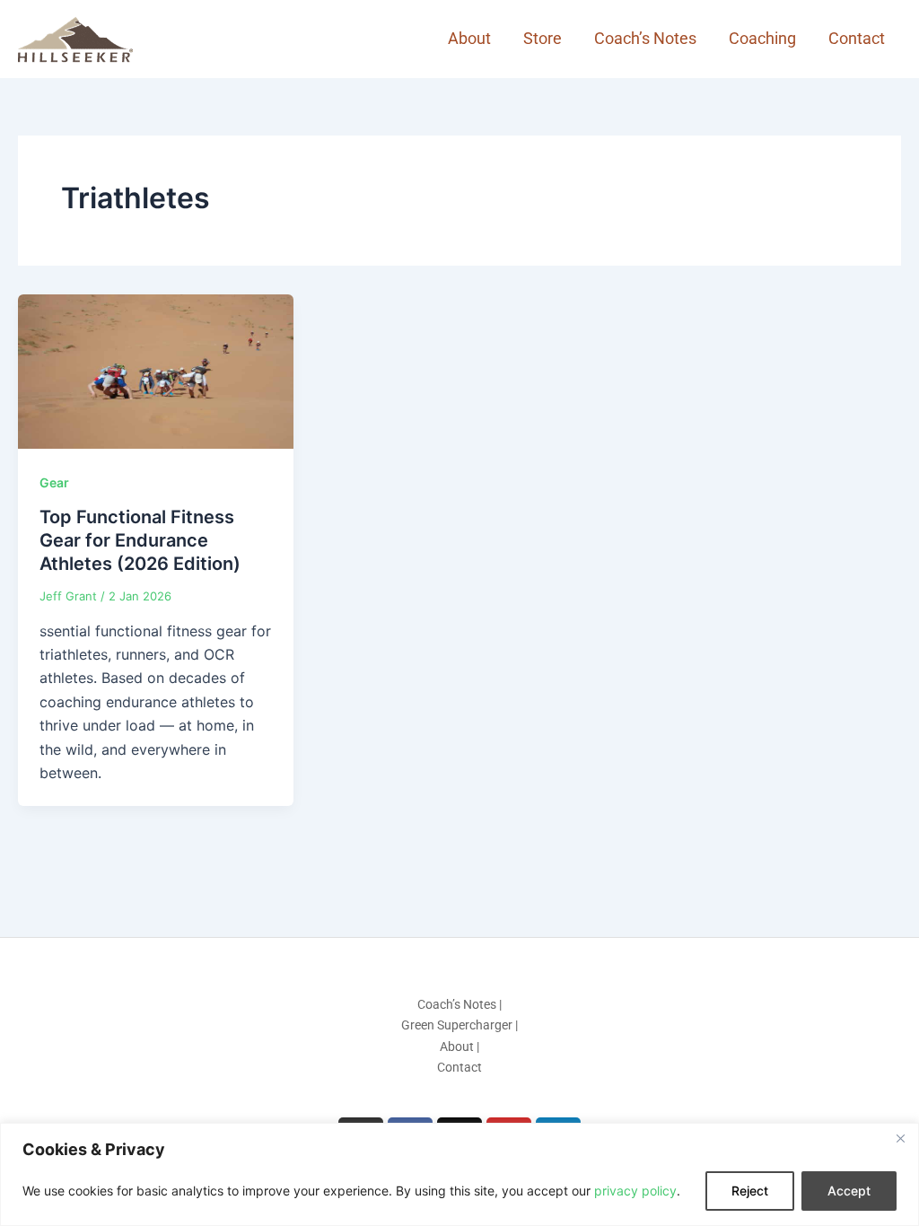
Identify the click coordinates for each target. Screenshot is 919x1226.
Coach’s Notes (645, 38)
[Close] (900, 1138)
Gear (54, 482)
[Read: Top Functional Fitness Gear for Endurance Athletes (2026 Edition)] (155, 370)
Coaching (762, 38)
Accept (849, 1190)
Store (542, 38)
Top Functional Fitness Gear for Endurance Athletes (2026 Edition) (140, 540)
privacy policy (635, 1190)
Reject (749, 1190)
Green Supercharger (456, 1025)
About (469, 38)
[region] (459, 1174)
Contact (856, 38)
